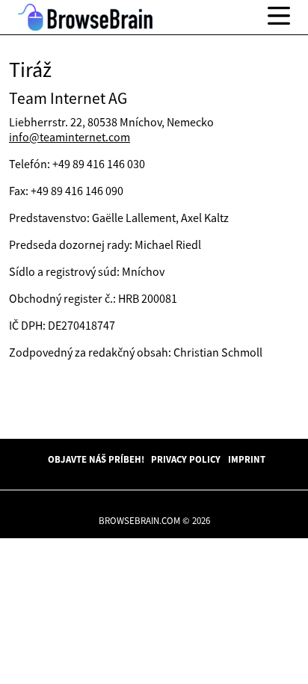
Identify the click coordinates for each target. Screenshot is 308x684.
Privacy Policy (186, 459)
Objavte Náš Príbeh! (96, 459)
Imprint (246, 459)
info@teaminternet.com (69, 136)
